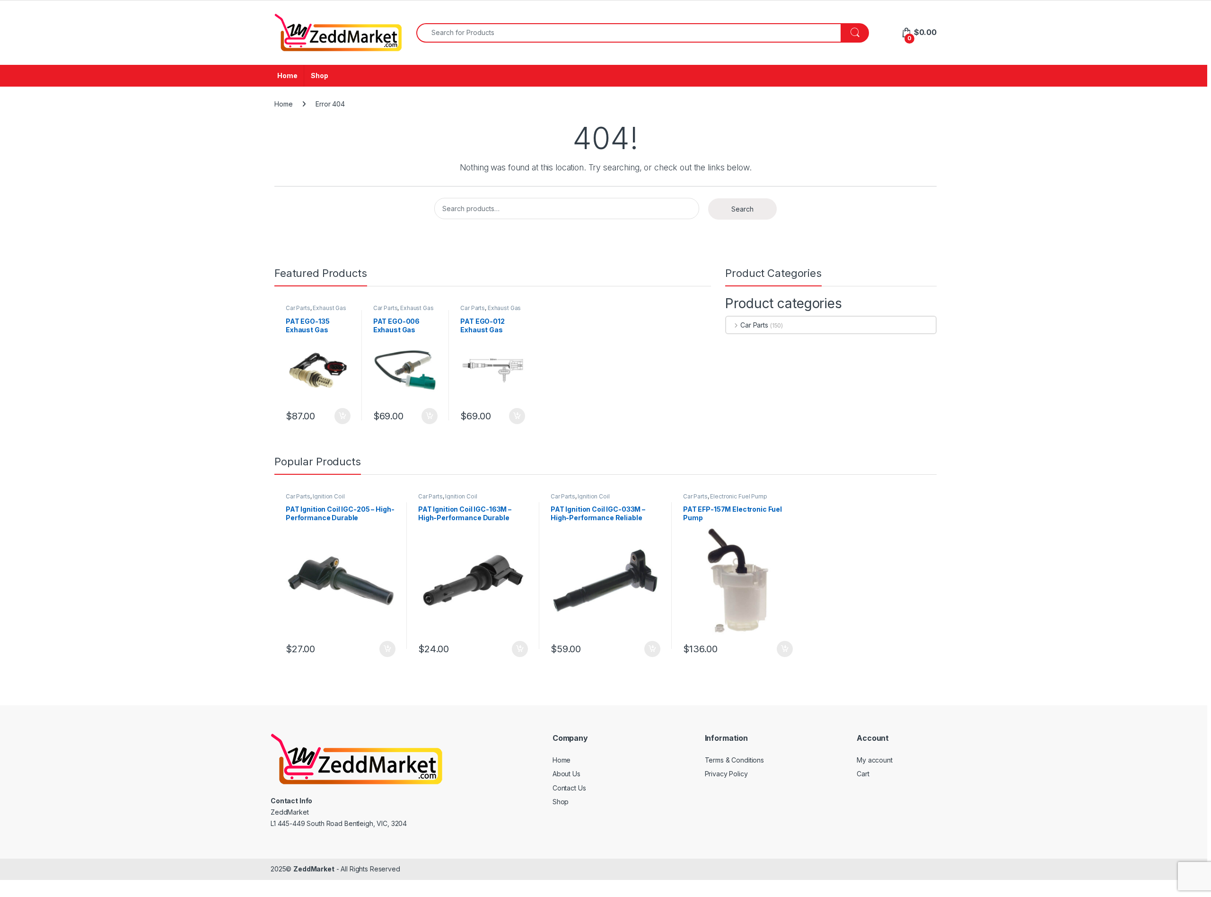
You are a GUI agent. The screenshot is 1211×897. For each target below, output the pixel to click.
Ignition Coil (328, 496)
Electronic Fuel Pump (738, 496)
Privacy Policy (726, 774)
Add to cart (342, 416)
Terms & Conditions (734, 760)
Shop (319, 75)
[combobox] (628, 33)
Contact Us (569, 788)
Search (742, 209)
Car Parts (298, 307)
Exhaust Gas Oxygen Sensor (316, 311)
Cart (863, 774)
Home (287, 75)
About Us (566, 774)
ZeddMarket (313, 869)
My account (875, 760)
